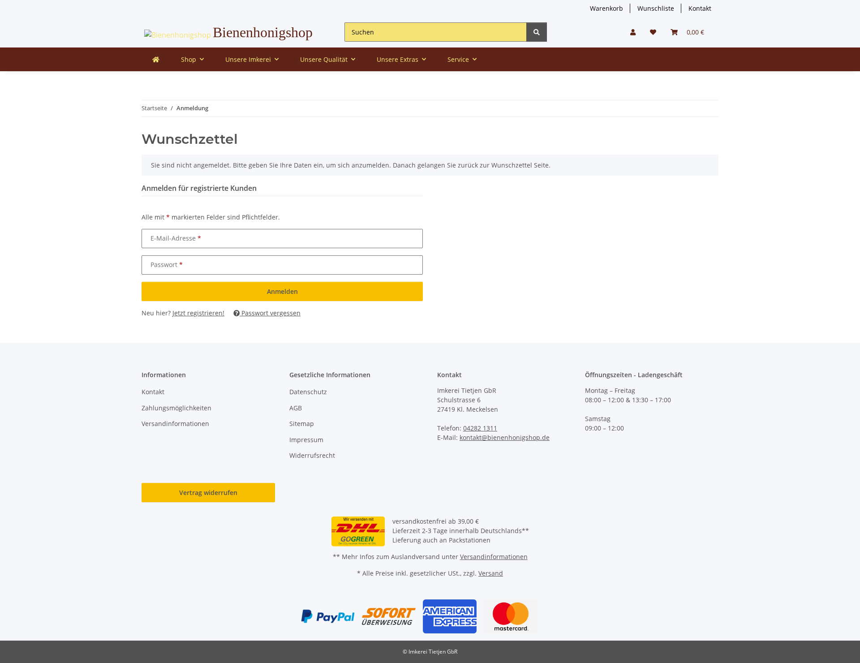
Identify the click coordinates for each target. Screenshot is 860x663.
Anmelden (282, 291)
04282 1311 (480, 428)
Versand (490, 573)
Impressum (306, 439)
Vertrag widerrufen (208, 492)
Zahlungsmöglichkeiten (176, 408)
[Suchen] (536, 32)
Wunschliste (655, 8)
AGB (295, 408)
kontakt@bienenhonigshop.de (505, 437)
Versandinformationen (175, 423)
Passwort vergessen (270, 313)
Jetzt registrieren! (198, 313)
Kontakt (699, 8)
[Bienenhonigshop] (156, 59)
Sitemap (301, 423)
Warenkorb (606, 8)
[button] (633, 32)
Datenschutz (308, 391)
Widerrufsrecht (312, 455)
